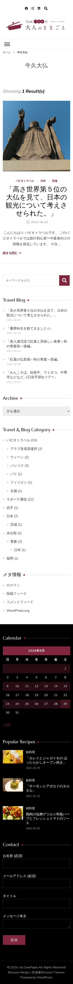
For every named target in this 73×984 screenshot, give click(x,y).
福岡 (10, 558)
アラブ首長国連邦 (23, 449)
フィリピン (18, 482)
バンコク (17, 465)
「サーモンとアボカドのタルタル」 (48, 788)
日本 (43, 181)
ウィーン (17, 457)
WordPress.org (18, 610)
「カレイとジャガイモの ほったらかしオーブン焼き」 (46, 760)
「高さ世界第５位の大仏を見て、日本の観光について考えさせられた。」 (36, 201)
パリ (13, 474)
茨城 (54, 181)
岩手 (10, 508)
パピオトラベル (25, 181)
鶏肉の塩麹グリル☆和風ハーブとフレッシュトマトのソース (48, 818)
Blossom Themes (53, 972)
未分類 (12, 533)
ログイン (13, 585)
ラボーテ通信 (17, 499)
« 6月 (7, 725)
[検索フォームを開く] (45, 8)
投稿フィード (17, 593)
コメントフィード (20, 602)
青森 (13, 541)
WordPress (44, 977)
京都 (13, 491)
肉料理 (30, 808)
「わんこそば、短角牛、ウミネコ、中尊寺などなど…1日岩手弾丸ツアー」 (37, 374)
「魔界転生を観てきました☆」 (30, 328)
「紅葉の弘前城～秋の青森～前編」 (33, 359)
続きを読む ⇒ (12, 253)
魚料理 (30, 752)
